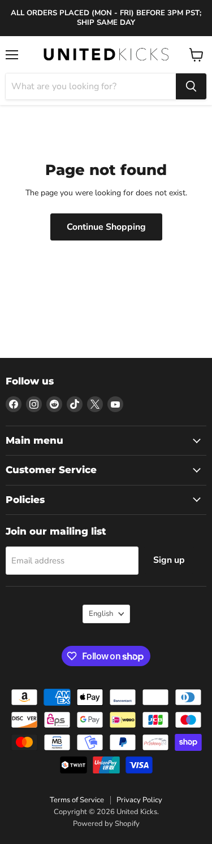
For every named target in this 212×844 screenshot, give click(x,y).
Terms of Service (77, 800)
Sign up (169, 560)
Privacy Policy (139, 800)
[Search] (191, 86)
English (101, 614)
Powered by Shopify (106, 824)
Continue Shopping (106, 227)
